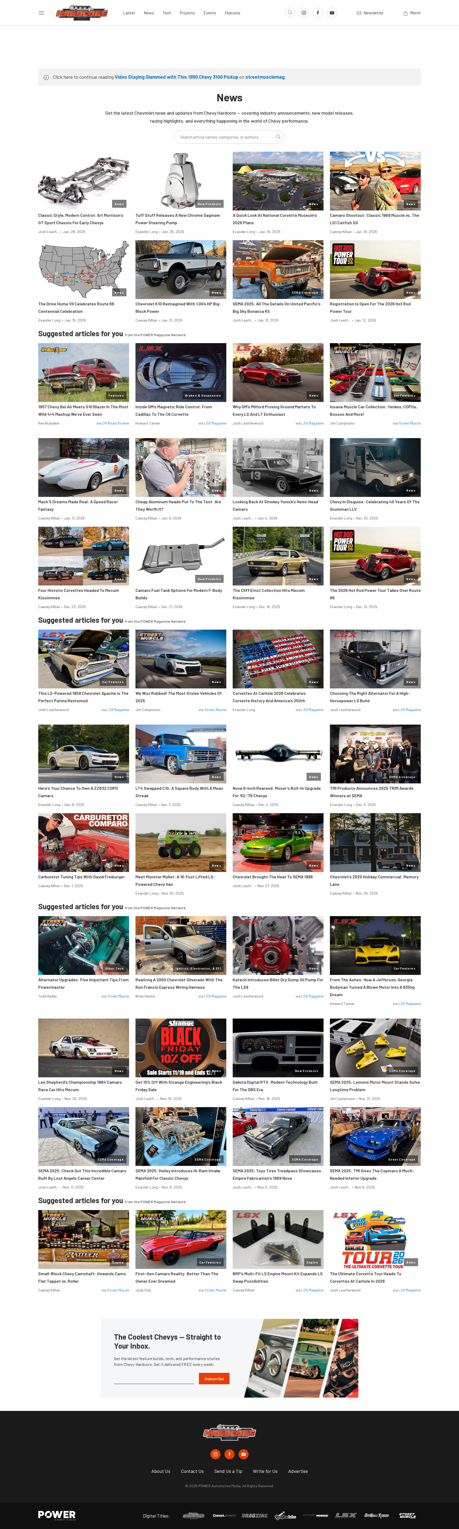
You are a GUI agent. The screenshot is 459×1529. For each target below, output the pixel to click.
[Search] (278, 137)
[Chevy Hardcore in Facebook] (229, 1454)
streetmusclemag (264, 77)
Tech (167, 12)
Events (209, 12)
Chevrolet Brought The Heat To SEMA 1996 (273, 876)
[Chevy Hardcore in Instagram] (215, 1454)
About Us (160, 1471)
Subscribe (214, 1378)
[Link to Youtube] (332, 13)
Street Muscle (410, 423)
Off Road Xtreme (115, 423)
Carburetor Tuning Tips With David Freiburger (81, 876)
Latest (129, 12)
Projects (187, 12)
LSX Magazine (215, 423)
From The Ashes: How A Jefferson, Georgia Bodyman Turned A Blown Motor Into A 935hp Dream (372, 987)
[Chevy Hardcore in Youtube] (244, 1454)
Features (232, 12)
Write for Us (265, 1471)
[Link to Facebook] (318, 13)
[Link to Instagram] (304, 13)
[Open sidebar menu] (41, 12)
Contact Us (192, 1471)
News (149, 12)
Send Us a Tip (228, 1471)
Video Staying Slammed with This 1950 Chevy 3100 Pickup (176, 77)
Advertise (298, 1471)
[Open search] (290, 12)
